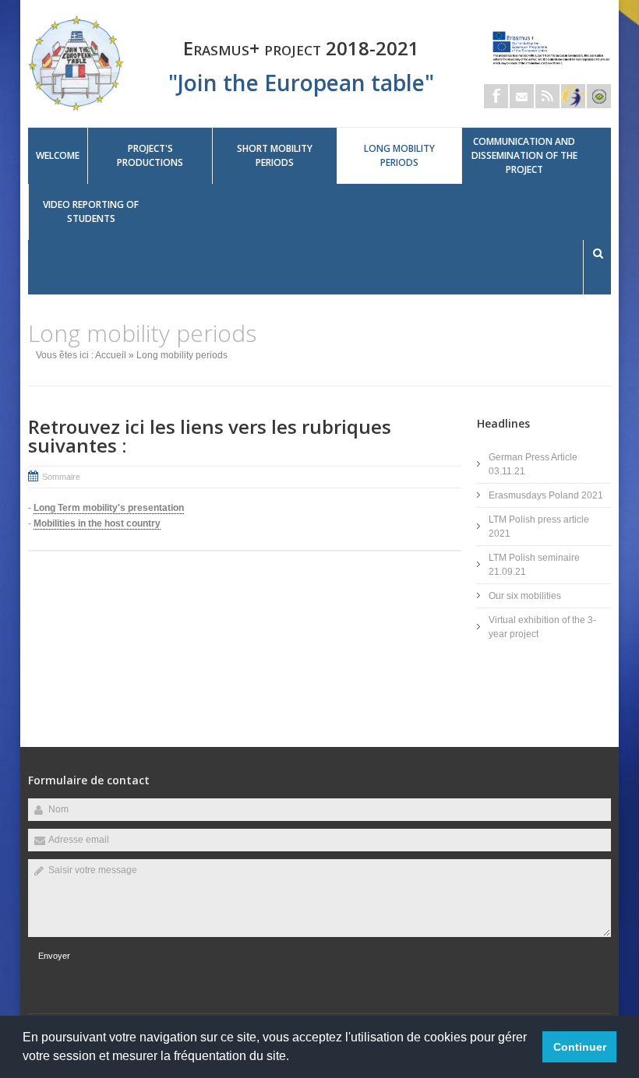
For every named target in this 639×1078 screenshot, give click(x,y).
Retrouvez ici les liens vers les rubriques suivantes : (209, 436)
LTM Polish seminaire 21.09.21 (534, 564)
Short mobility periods (274, 155)
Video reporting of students (91, 211)
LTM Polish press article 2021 (539, 526)
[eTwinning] (573, 96)
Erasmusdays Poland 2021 (546, 495)
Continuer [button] (579, 1047)
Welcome (57, 155)
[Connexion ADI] (599, 96)
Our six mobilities (525, 595)
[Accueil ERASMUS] (76, 108)
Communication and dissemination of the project (524, 155)
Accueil (110, 355)
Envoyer (54, 955)
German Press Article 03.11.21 (533, 464)
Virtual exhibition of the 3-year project (542, 627)
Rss (547, 96)
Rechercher (597, 253)
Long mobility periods (399, 155)
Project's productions (150, 155)
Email (522, 96)
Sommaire (61, 476)
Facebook (496, 96)
